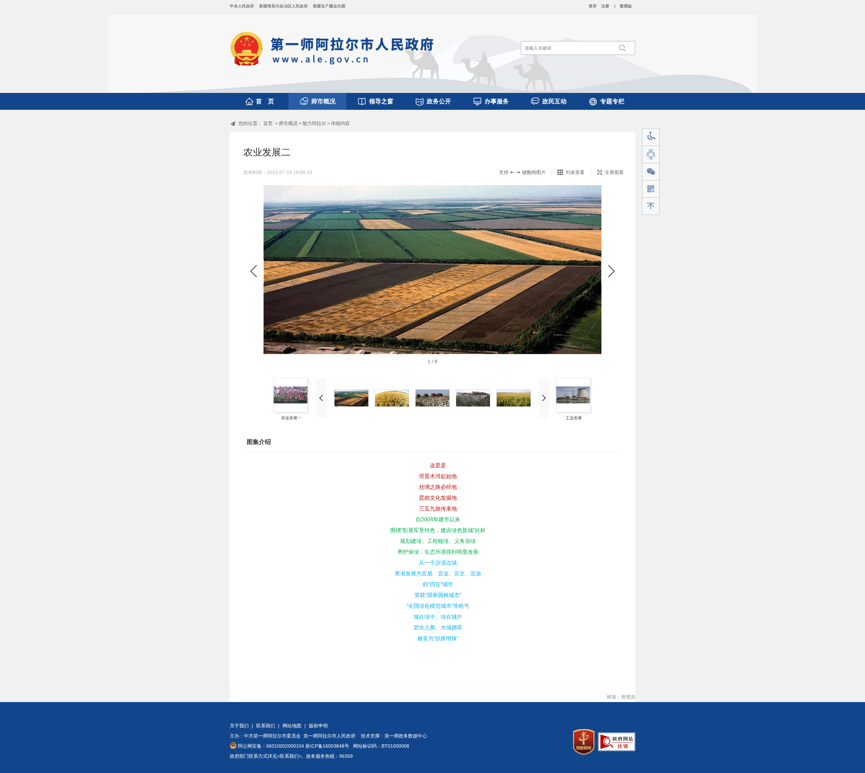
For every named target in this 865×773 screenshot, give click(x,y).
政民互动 (554, 101)
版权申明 (318, 725)
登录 (593, 6)
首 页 (265, 101)
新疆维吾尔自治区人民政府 (283, 6)
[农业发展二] (351, 398)
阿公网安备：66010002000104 (271, 746)
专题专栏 (612, 101)
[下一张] (611, 271)
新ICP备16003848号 (327, 746)
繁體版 (626, 6)
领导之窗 (381, 101)
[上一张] (253, 271)
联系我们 (265, 725)
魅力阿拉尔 (314, 123)
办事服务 (497, 101)
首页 (268, 123)
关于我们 (239, 725)
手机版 (650, 189)
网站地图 (291, 725)
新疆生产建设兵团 (329, 6)
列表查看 (575, 172)
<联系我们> (289, 756)
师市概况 (323, 101)
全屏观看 (614, 172)
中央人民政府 (242, 6)
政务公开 (439, 101)
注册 (605, 6)
